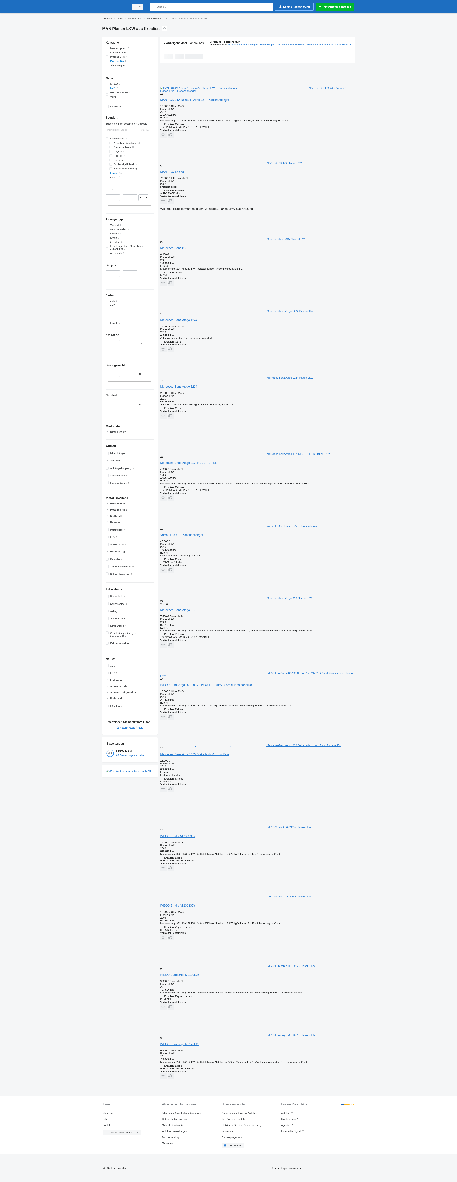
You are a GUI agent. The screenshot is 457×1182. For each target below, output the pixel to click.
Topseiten (167, 1143)
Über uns (108, 1113)
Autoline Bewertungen (174, 1131)
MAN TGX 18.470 (172, 172)
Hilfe (105, 1119)
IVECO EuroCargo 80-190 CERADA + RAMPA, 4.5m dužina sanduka (206, 685)
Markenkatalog (170, 1137)
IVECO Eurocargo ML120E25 (179, 974)
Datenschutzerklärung (174, 1119)
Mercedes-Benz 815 (173, 248)
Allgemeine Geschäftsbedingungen (182, 1113)
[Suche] (153, 6)
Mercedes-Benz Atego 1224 (178, 320)
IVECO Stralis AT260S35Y (177, 836)
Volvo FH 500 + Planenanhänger (181, 535)
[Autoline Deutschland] (115, 6)
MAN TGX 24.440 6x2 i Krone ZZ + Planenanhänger (194, 100)
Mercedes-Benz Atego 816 (177, 610)
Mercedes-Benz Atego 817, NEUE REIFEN (188, 463)
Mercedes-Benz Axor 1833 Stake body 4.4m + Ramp (195, 754)
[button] (163, 134)
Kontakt (107, 1125)
